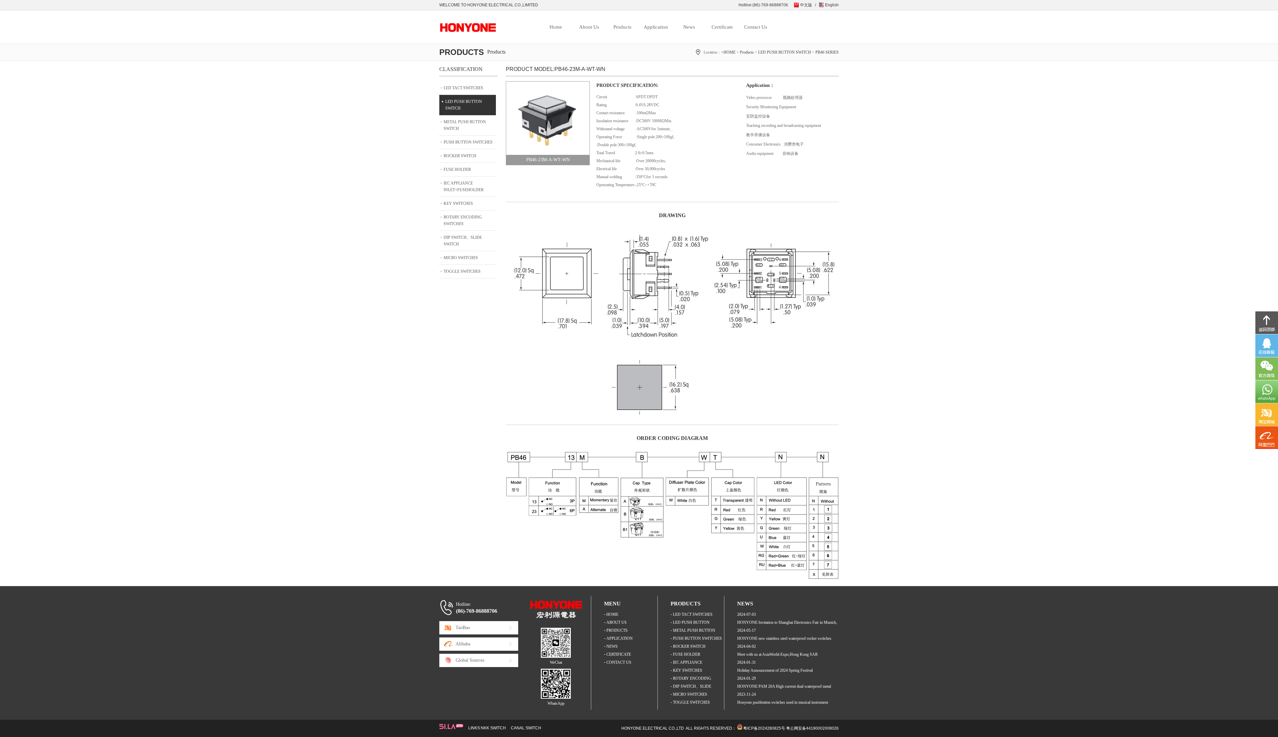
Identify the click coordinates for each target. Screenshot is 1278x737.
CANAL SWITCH (526, 728)
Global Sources (470, 660)
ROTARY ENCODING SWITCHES (463, 220)
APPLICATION (619, 638)
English (832, 5)
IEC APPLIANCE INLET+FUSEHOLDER (464, 186)
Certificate (722, 27)
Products (622, 27)
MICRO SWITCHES (461, 257)
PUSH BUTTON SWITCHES (468, 142)
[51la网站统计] (453, 726)
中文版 (806, 5)
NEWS (612, 646)
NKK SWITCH (493, 728)
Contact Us (755, 27)
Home (555, 27)
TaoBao (463, 627)
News (689, 27)
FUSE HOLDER (457, 169)
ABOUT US (616, 622)
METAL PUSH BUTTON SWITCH (465, 125)
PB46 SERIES (827, 52)
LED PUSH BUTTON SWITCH (784, 52)
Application (656, 27)
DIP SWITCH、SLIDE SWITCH (463, 240)
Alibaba (463, 643)
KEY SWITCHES (458, 203)
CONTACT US (618, 662)
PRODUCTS (617, 630)
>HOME (728, 52)
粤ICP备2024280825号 (764, 728)
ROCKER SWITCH (460, 156)
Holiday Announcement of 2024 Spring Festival (775, 670)
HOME (612, 614)
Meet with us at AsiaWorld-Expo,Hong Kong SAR (777, 654)
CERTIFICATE (618, 654)
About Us (589, 27)
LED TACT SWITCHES (463, 88)
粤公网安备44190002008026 (812, 728)
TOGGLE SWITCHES (462, 271)
